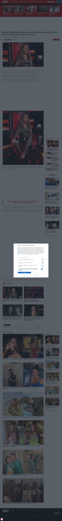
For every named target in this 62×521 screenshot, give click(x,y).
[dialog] (31, 260)
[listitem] (31, 257)
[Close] (47, 245)
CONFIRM (24, 272)
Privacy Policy (36, 275)
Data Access (31, 275)
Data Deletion (26, 275)
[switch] (42, 259)
